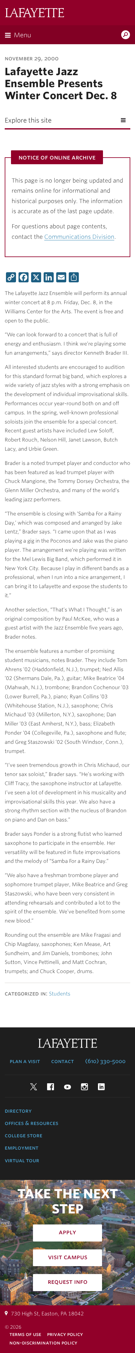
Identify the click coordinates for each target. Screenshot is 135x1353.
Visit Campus (67, 1257)
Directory (18, 1111)
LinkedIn (101, 1086)
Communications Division (79, 236)
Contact (62, 1061)
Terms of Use (25, 1334)
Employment (21, 1148)
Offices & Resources (31, 1123)
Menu (22, 35)
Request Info (68, 1281)
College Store (23, 1135)
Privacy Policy (65, 1334)
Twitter (33, 1086)
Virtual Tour (22, 1160)
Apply (67, 1232)
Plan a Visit (25, 1061)
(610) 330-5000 (105, 1061)
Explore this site (28, 120)
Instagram (84, 1086)
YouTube (67, 1086)
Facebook (50, 1086)
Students (59, 994)
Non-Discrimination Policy (43, 1343)
